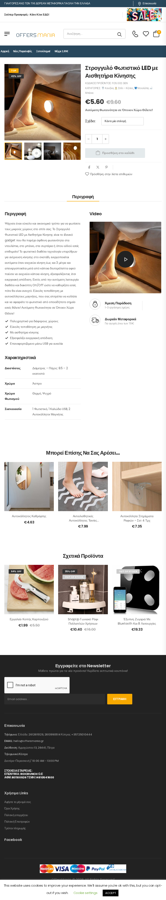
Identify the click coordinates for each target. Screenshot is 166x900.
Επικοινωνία (149, 3)
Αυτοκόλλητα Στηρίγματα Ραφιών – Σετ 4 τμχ (136, 518)
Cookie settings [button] (85, 893)
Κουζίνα (108, 88)
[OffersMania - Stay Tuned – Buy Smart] (35, 34)
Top (13, 70)
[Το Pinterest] (106, 167)
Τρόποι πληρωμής (15, 828)
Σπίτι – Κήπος (125, 88)
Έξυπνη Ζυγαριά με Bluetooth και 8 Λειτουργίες (137, 621)
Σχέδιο (90, 121)
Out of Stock (74, 577)
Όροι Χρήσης (11, 808)
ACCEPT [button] (110, 893)
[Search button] (120, 34)
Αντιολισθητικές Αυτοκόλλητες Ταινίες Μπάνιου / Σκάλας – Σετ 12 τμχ (83, 522)
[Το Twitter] (97, 167)
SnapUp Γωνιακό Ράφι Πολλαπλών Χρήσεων (83, 621)
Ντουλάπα (143, 88)
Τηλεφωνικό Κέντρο (15, 754)
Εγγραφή (119, 699)
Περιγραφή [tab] (83, 197)
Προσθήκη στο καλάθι (118, 153)
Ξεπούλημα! (43, 51)
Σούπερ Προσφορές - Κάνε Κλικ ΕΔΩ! (26, 14)
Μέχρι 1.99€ (61, 51)
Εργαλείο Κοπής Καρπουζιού (29, 619)
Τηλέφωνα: (10, 734)
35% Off (70, 571)
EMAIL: (8, 741)
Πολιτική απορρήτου (16, 815)
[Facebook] (89, 167)
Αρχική (5, 51)
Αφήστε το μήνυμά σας (17, 802)
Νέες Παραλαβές (22, 51)
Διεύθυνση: (11, 748)
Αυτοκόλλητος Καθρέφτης (29, 516)
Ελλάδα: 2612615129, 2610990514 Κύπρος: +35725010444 (55, 734)
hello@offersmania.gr (28, 741)
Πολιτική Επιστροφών (17, 821)
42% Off (16, 76)
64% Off (16, 571)
